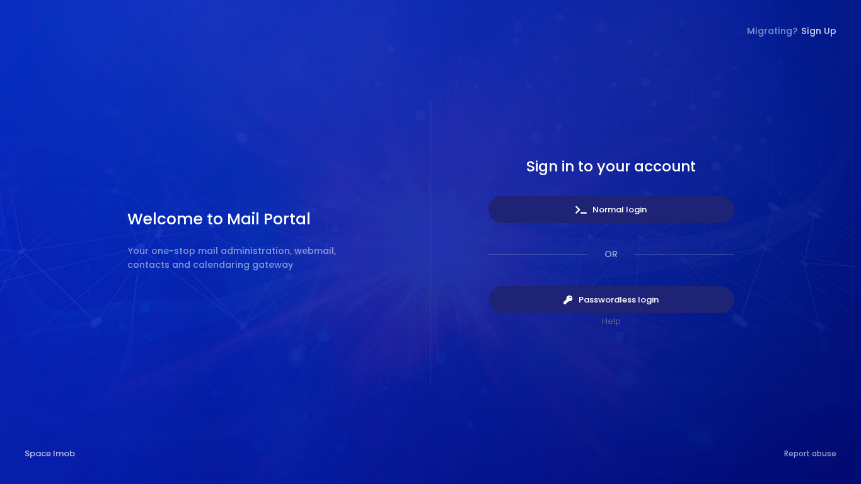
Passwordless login (618, 300)
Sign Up (818, 31)
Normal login (619, 210)
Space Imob (50, 453)
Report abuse (810, 453)
